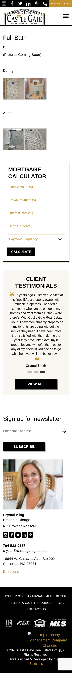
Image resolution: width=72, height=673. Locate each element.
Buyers (62, 596)
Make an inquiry (60, 3)
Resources (43, 602)
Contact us (36, 609)
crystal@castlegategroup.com (26, 551)
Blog (59, 602)
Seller (14, 602)
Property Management (34, 596)
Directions (11, 572)
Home (8, 596)
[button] (30, 372)
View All (36, 384)
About (27, 602)
